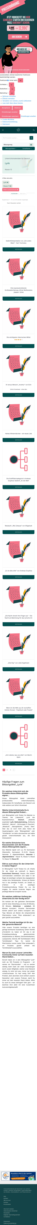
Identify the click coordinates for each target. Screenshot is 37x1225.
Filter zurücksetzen (10, 190)
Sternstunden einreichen (10, 1211)
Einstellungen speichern (10, 116)
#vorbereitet (7, 1204)
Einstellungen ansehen (10, 112)
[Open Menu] (3, 130)
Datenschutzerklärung (9, 122)
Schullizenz (7, 1216)
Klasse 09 (15, 859)
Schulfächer (26, 148)
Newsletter (7, 1213)
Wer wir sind (7, 1200)
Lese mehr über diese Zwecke (12, 103)
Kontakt (6, 1198)
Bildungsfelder (10, 148)
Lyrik (12, 822)
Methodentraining (20, 822)
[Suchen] (34, 130)
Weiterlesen (18, 249)
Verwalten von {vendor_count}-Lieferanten (16, 101)
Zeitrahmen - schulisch (22, 906)
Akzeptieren (6, 108)
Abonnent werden (9, 1209)
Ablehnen (17, 108)
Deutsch (21, 820)
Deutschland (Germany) (10, 873)
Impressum (6, 124)
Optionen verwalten (9, 96)
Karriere (6, 1202)
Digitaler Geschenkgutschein (12, 1214)
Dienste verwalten (8, 98)
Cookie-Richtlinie (8, 119)
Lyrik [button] (5, 182)
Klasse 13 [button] (6, 186)
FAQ (5, 1196)
